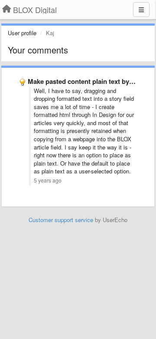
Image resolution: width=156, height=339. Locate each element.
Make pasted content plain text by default (90, 81)
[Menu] (141, 9)
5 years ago (48, 180)
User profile (22, 33)
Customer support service (61, 220)
